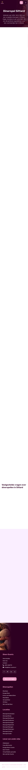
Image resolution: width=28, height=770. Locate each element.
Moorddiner (16, 76)
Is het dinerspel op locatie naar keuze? (12, 521)
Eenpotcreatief (22, 767)
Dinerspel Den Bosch (8, 718)
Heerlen (6, 580)
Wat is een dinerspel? (9, 499)
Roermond (7, 584)
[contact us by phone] (22, 2)
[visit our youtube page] (14, 671)
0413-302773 (8, 665)
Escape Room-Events (8, 747)
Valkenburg (7, 582)
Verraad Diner (6, 700)
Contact (5, 663)
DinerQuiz (21, 85)
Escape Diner (6, 693)
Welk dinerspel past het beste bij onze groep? (13, 506)
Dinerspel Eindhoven (8, 720)
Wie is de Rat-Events (8, 754)
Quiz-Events (6, 749)
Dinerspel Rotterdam (8, 729)
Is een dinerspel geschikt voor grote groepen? (12, 514)
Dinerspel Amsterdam (8, 713)
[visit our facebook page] (4, 671)
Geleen (6, 576)
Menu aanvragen (10, 679)
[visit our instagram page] (7, 671)
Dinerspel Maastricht (8, 724)
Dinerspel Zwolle (7, 733)
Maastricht (7, 578)
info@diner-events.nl (10, 667)
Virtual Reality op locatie (9, 752)
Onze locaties (6, 658)
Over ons (5, 660)
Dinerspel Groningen (8, 722)
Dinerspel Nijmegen (8, 727)
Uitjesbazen (6, 743)
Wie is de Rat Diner (14, 474)
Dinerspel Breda (7, 716)
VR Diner (5, 702)
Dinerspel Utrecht (7, 731)
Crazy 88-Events (7, 745)
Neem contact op (8, 596)
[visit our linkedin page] (11, 671)
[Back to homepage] (2, 2)
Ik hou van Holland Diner (8, 85)
